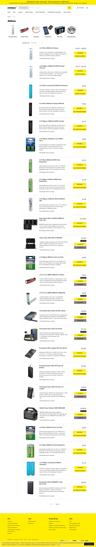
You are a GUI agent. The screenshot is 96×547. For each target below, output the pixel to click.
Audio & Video (29, 12)
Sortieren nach (26, 43)
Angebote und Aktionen (54, 521)
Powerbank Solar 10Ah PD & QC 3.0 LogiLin (51, 388)
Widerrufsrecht (35, 539)
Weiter (57, 504)
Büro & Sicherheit (40, 12)
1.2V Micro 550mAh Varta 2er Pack (50, 427)
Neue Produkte (52, 529)
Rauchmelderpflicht (12, 527)
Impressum (16, 539)
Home (9, 12)
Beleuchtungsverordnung (14, 525)
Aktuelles (10, 521)
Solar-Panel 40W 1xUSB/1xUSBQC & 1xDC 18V (51, 219)
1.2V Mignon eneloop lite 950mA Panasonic (50, 463)
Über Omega (67, 12)
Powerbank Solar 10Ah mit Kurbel (50, 329)
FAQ (70, 521)
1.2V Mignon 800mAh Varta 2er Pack (51, 257)
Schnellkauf (80, 53)
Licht (14, 12)
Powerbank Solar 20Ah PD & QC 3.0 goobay (51, 366)
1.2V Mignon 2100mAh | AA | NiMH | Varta (51, 140)
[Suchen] (69, 7)
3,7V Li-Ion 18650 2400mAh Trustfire (51, 275)
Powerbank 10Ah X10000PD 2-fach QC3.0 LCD (51, 483)
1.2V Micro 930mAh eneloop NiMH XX (51, 103)
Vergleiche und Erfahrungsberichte (57, 525)
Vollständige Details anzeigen (47, 58)
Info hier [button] (59, 544)
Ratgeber (51, 523)
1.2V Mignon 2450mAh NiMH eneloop (51, 121)
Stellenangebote (32, 521)
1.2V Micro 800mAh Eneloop (48, 48)
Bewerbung (31, 523)
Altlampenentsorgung (74, 525)
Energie (20, 12)
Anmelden (81, 7)
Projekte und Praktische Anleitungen (57, 527)
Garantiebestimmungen (74, 523)
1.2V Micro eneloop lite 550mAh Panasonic (53, 85)
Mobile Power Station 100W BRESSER (52, 408)
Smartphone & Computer (54, 12)
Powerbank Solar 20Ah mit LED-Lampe (52, 311)
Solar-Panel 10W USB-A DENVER (50, 238)
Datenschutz (10, 539)
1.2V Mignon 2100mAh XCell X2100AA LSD (52, 200)
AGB (21, 539)
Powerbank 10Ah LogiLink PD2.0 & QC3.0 (53, 348)
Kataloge (10, 533)
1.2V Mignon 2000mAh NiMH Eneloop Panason (51, 67)
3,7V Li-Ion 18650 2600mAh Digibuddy (52, 293)
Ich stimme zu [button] (89, 544)
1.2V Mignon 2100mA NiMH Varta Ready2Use (50, 180)
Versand (25, 539)
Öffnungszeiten (73, 529)
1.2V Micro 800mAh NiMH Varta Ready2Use (49, 161)
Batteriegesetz (72, 527)
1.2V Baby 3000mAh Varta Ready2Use (52, 445)
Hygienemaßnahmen (13, 523)
